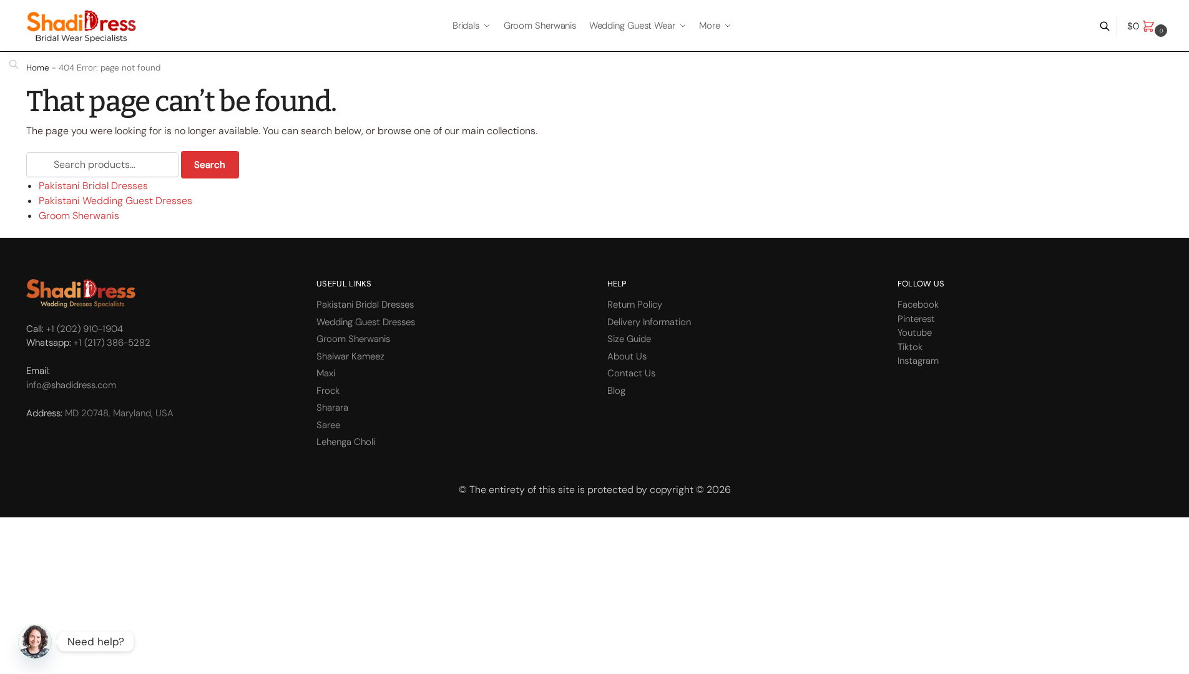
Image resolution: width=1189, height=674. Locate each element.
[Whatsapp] (35, 641)
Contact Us (631, 373)
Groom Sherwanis (79, 215)
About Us (627, 356)
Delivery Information (649, 322)
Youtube (915, 332)
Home (37, 67)
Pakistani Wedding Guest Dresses (115, 200)
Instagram (918, 360)
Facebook (918, 304)
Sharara (332, 407)
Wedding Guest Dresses (365, 322)
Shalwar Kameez (350, 356)
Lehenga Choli (345, 442)
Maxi (325, 373)
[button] (1148, 26)
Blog (616, 390)
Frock (328, 390)
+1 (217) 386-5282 (112, 342)
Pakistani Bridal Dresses (93, 185)
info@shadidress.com (71, 385)
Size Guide (629, 339)
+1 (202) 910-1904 (84, 329)
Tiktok (910, 347)
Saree (328, 425)
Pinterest (916, 319)
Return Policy (634, 304)
